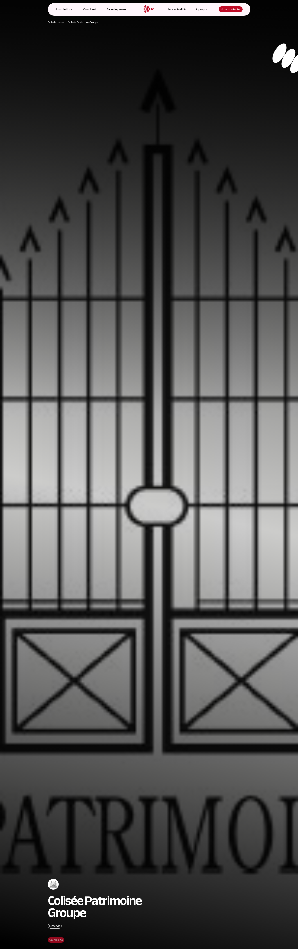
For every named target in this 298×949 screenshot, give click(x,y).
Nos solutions (63, 9)
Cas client (89, 9)
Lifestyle (54, 926)
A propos (202, 9)
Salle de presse (116, 9)
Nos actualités (177, 9)
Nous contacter (231, 9)
